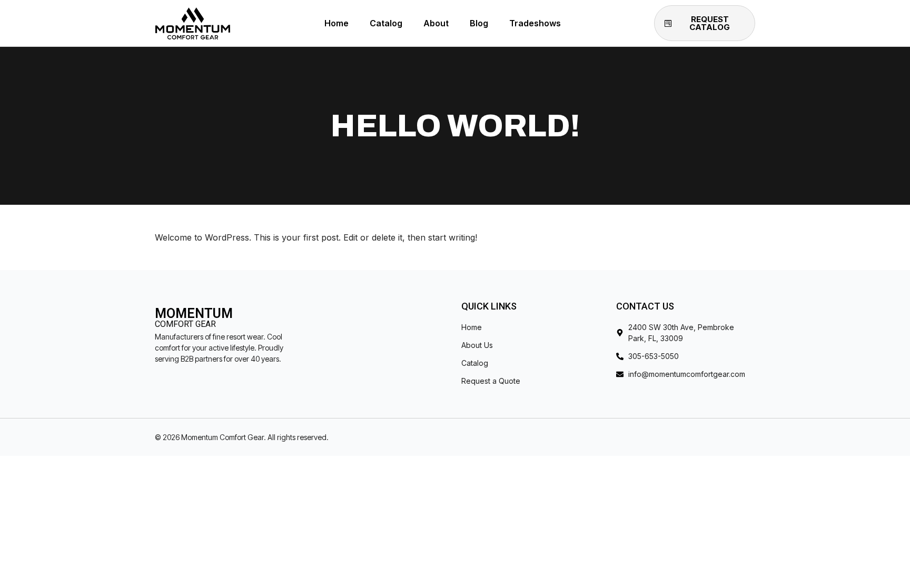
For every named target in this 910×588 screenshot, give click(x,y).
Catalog (386, 23)
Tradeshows (535, 23)
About (436, 23)
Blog (479, 23)
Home (336, 23)
